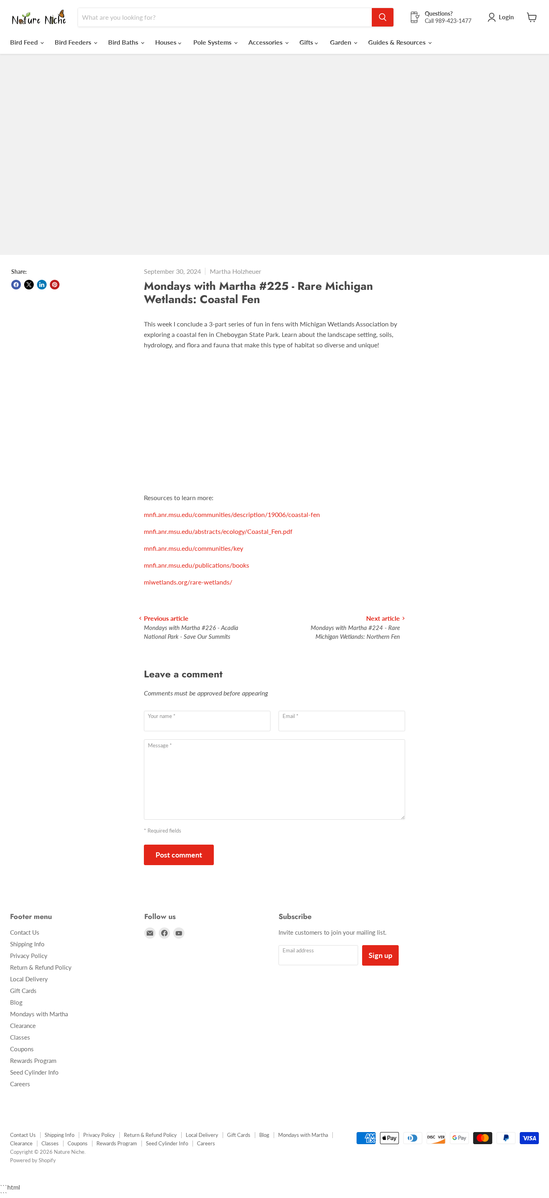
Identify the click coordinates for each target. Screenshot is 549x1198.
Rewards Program (33, 1060)
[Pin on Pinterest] (54, 284)
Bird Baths (124, 42)
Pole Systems (213, 42)
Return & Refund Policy (41, 967)
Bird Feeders (74, 42)
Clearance (23, 1025)
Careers (20, 1083)
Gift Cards (23, 990)
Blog (16, 1002)
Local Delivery (29, 979)
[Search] (382, 17)
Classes (20, 1037)
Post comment (179, 854)
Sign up (380, 955)
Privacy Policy (28, 955)
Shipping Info (27, 944)
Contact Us (24, 932)
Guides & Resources (397, 42)
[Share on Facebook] (16, 284)
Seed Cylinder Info (34, 1072)
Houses (166, 42)
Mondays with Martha (39, 1013)
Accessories (266, 42)
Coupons (22, 1048)
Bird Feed (24, 42)
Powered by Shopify (33, 1160)
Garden (341, 42)
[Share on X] (29, 284)
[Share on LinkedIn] (42, 284)
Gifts (307, 42)
